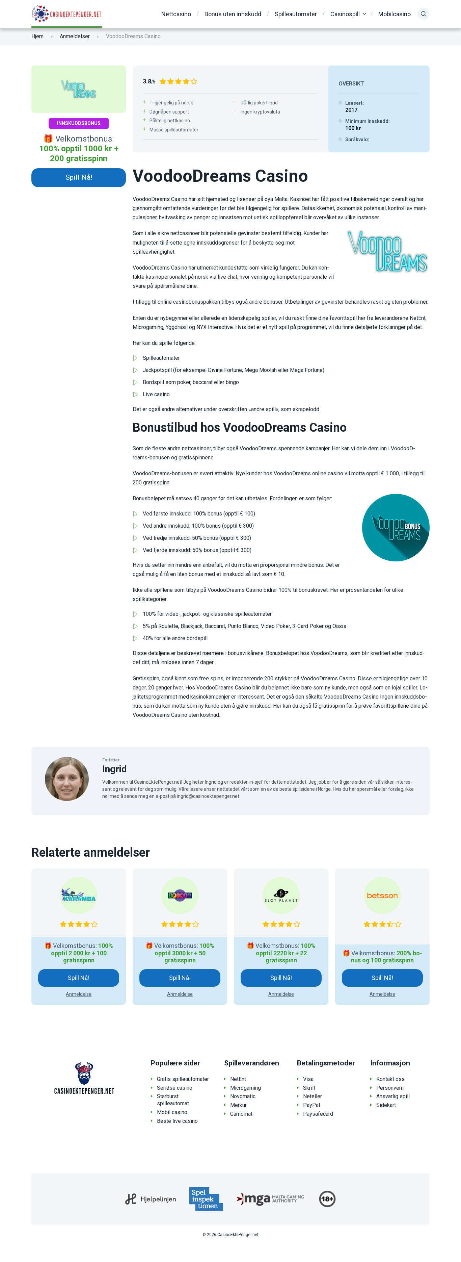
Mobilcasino (394, 14)
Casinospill (345, 14)
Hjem (37, 36)
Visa (308, 1079)
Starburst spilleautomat (173, 1100)
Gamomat (241, 1114)
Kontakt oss (390, 1079)
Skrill (309, 1088)
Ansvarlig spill (393, 1096)
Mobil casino (172, 1112)
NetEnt (238, 1079)
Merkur (238, 1105)
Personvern (390, 1088)
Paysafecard (318, 1114)
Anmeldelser (75, 36)
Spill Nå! (78, 177)
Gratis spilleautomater (183, 1079)
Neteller (312, 1096)
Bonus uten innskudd (233, 14)
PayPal (311, 1105)
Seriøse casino (174, 1088)
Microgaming (245, 1088)
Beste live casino (177, 1121)
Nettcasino (176, 14)
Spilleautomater (296, 14)
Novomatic (242, 1096)
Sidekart (386, 1105)
